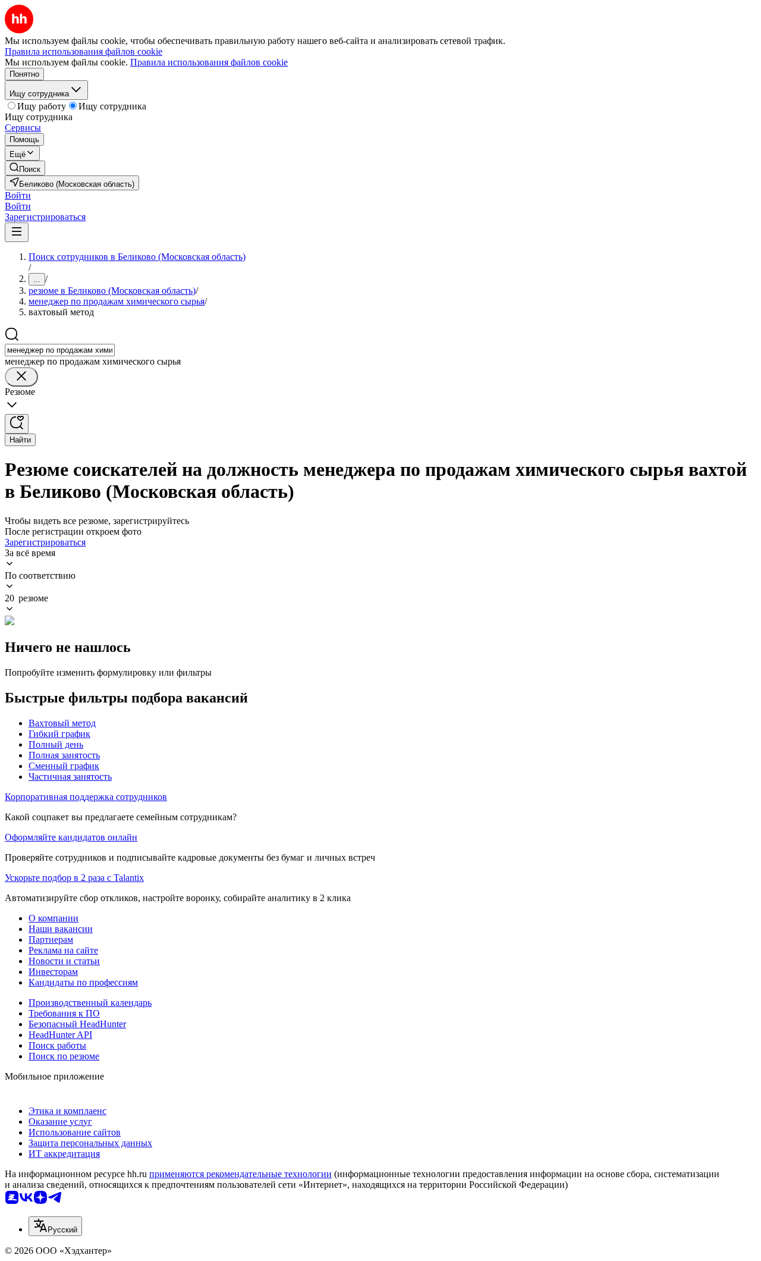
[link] (25, 168)
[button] (18, 195)
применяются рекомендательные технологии (240, 1174)
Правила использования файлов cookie (209, 62)
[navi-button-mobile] (17, 232)
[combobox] (60, 350)
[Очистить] (21, 377)
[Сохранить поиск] (17, 424)
